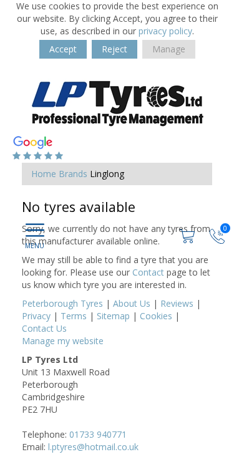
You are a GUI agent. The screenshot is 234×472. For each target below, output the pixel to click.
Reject (114, 49)
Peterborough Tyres (62, 303)
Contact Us (44, 328)
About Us (131, 303)
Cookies (156, 316)
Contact (148, 272)
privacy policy (165, 31)
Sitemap (113, 316)
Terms (74, 316)
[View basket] (188, 235)
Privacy (36, 316)
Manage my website (63, 341)
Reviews (176, 303)
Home (43, 174)
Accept (63, 49)
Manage (168, 49)
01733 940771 (98, 434)
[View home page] (115, 102)
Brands (73, 174)
